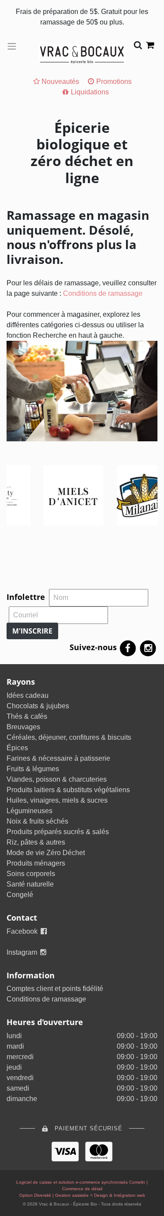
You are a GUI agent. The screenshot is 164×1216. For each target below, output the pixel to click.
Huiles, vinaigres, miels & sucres (57, 800)
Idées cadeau (28, 695)
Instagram (23, 952)
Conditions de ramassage (103, 293)
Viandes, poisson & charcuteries (57, 779)
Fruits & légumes (33, 769)
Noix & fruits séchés (37, 821)
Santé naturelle (30, 884)
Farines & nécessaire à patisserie (58, 758)
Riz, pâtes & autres (36, 842)
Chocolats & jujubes (38, 706)
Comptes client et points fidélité (55, 988)
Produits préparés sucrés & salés (58, 831)
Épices (17, 748)
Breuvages (23, 727)
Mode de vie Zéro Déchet (46, 852)
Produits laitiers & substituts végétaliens (68, 789)
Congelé (20, 894)
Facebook (23, 931)
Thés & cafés (27, 716)
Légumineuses (29, 810)
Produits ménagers (36, 863)
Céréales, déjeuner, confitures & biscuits (69, 737)
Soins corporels (31, 873)
